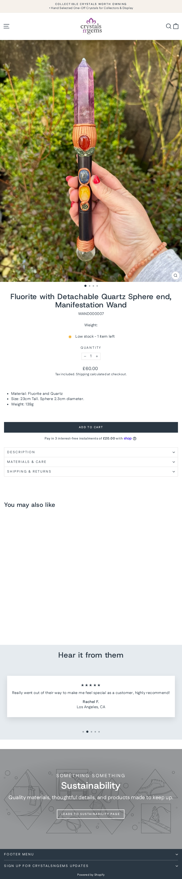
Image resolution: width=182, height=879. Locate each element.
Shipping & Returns (29, 471)
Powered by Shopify (91, 875)
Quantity (91, 348)
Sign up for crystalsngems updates (46, 866)
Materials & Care (27, 462)
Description (21, 452)
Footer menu (19, 854)
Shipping (82, 374)
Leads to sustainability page (90, 814)
